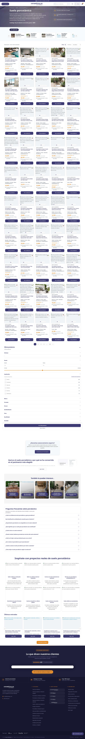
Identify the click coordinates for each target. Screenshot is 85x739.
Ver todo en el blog (42, 642)
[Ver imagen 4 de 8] (73, 85)
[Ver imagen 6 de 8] (75, 85)
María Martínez (10, 634)
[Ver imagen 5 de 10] (26, 204)
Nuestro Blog (71, 689)
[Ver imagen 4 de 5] (13, 56)
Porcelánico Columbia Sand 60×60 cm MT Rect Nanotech (41, 209)
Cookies (81, 737)
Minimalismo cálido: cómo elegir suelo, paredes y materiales (13, 631)
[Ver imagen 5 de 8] (74, 85)
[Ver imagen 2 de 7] (55, 204)
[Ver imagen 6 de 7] (60, 204)
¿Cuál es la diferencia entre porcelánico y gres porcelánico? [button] (20, 515)
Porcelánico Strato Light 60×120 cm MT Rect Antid (73, 60)
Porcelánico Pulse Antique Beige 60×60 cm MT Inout (58, 60)
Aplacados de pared (37, 720)
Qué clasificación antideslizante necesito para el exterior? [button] (20, 519)
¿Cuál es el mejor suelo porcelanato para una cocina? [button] (19, 538)
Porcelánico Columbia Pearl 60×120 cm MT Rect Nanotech (11, 237)
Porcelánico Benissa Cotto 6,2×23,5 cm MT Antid (11, 60)
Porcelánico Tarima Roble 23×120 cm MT (27, 179)
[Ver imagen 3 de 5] (11, 56)
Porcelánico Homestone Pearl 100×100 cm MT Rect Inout (42, 296)
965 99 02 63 (6, 698)
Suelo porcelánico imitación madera (38, 692)
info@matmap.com (8, 696)
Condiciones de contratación (74, 703)
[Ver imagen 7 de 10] (29, 204)
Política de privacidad (72, 705)
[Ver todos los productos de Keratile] (48, 168)
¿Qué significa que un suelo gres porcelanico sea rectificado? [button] (21, 526)
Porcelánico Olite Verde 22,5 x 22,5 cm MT (57, 326)
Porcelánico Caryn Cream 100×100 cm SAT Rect (42, 149)
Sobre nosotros (71, 694)
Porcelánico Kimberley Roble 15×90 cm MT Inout (73, 326)
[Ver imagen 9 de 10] (31, 204)
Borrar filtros (42, 428)
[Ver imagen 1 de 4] (25, 56)
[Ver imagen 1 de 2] (10, 145)
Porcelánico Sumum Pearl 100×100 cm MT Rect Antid (58, 149)
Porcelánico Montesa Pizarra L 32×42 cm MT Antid (41, 326)
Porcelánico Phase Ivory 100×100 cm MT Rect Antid (27, 60)
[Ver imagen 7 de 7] (62, 204)
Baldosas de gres (36, 715)
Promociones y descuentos (73, 696)
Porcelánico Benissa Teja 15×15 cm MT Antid (57, 237)
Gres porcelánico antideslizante (39, 711)
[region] (11, 52)
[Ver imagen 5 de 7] (59, 204)
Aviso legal (70, 710)
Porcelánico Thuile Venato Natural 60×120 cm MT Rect (27, 237)
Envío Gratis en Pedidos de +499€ (43, 0)
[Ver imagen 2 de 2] (12, 145)
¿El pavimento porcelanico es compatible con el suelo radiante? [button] (21, 523)
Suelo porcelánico (36, 689)
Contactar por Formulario (42, 451)
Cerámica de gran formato (38, 713)
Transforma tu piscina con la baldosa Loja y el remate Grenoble (52, 631)
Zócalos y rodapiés (36, 725)
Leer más (13, 636)
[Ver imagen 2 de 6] (40, 85)
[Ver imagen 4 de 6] (43, 85)
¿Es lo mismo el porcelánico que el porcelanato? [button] (17, 542)
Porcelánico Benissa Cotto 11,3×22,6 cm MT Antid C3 (11, 296)
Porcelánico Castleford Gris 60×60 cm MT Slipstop (11, 209)
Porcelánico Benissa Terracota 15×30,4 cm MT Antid (26, 120)
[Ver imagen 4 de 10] (25, 204)
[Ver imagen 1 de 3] (56, 56)
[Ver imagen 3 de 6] (41, 85)
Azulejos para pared (37, 722)
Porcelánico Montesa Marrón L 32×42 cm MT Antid (41, 60)
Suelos (17, 7)
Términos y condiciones (73, 701)
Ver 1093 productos (42, 425)
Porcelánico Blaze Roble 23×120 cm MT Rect (26, 90)
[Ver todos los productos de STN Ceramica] (32, 49)
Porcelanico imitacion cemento (39, 695)
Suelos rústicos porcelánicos (39, 704)
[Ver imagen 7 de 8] (77, 85)
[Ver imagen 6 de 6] (46, 85)
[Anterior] (9, 36)
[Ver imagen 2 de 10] (22, 204)
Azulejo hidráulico (36, 706)
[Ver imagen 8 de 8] (78, 85)
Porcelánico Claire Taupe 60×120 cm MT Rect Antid (42, 179)
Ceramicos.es (12, 7)
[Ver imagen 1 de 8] (68, 85)
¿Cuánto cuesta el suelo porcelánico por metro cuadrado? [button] (20, 545)
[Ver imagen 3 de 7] (56, 204)
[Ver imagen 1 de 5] (8, 56)
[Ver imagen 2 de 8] (70, 85)
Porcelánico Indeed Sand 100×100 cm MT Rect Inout (11, 90)
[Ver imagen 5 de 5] (14, 56)
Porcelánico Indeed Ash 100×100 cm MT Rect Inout (73, 267)
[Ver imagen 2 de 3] (58, 56)
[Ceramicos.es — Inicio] (8, 687)
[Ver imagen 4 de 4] (29, 56)
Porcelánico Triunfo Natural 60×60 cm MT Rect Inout (73, 120)
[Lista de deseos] (72, 4)
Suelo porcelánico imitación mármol (38, 701)
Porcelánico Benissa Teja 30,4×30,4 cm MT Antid (11, 149)
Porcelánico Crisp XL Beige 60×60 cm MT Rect (27, 296)
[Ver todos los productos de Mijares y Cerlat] (17, 49)
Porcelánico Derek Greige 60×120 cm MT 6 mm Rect (58, 120)
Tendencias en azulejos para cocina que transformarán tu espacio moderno (71, 631)
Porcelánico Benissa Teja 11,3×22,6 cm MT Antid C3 (73, 90)
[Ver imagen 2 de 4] (26, 56)
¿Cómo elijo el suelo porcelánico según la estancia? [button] (18, 549)
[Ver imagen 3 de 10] (23, 204)
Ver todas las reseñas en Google (42, 671)
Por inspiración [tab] (14, 29)
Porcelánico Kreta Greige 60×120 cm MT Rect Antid (42, 120)
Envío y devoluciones (72, 698)
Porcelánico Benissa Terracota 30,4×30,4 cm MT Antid (10, 120)
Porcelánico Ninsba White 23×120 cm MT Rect (27, 326)
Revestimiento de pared (38, 718)
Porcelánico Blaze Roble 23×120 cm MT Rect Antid (73, 149)
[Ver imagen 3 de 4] (27, 56)
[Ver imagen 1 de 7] (54, 204)
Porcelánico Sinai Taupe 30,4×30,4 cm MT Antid (10, 179)
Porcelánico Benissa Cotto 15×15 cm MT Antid (27, 149)
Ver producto (11, 74)
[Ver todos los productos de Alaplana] (17, 198)
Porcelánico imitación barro (38, 708)
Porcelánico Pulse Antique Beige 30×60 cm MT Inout (58, 90)
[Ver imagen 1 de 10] (21, 204)
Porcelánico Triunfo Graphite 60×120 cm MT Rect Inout (10, 326)
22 (49, 344)
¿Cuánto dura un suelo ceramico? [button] (14, 530)
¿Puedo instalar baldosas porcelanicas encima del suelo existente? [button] (22, 534)
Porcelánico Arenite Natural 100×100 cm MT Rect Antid (57, 267)
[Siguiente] (76, 36)
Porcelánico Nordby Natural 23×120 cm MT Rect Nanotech (41, 237)
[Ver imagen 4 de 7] (58, 204)
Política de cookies (72, 707)
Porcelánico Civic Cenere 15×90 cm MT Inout (73, 209)
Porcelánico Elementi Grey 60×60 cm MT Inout (58, 209)
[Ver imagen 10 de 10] (33, 204)
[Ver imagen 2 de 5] (10, 56)
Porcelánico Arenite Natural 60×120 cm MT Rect (72, 237)
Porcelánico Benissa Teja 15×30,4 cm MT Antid (42, 90)
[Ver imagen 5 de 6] (44, 85)
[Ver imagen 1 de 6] (39, 85)
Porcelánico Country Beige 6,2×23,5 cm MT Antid (11, 267)
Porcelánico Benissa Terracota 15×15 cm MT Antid (72, 296)
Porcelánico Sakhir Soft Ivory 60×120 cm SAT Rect (58, 296)
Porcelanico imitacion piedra (39, 698)
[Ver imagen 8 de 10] (30, 204)
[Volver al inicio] (37, 4)
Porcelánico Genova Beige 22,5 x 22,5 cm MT (73, 179)
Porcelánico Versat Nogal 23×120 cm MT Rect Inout (42, 267)
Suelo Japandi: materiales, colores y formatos (32, 631)
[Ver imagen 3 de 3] (59, 56)
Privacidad (72, 737)
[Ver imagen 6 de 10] (27, 204)
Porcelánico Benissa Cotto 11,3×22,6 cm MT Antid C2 (58, 179)
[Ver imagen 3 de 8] (71, 85)
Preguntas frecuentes (72, 691)
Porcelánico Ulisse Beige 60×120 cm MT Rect (26, 209)
